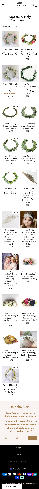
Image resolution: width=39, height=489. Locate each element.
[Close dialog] (37, 213)
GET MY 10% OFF (19, 273)
